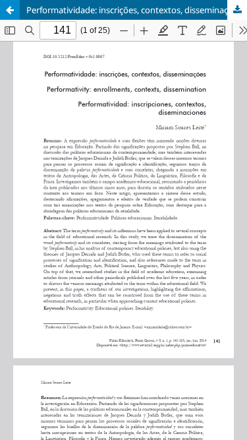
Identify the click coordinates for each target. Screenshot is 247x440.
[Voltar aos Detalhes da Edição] (10, 10)
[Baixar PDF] (237, 10)
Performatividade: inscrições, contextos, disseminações (134, 10)
